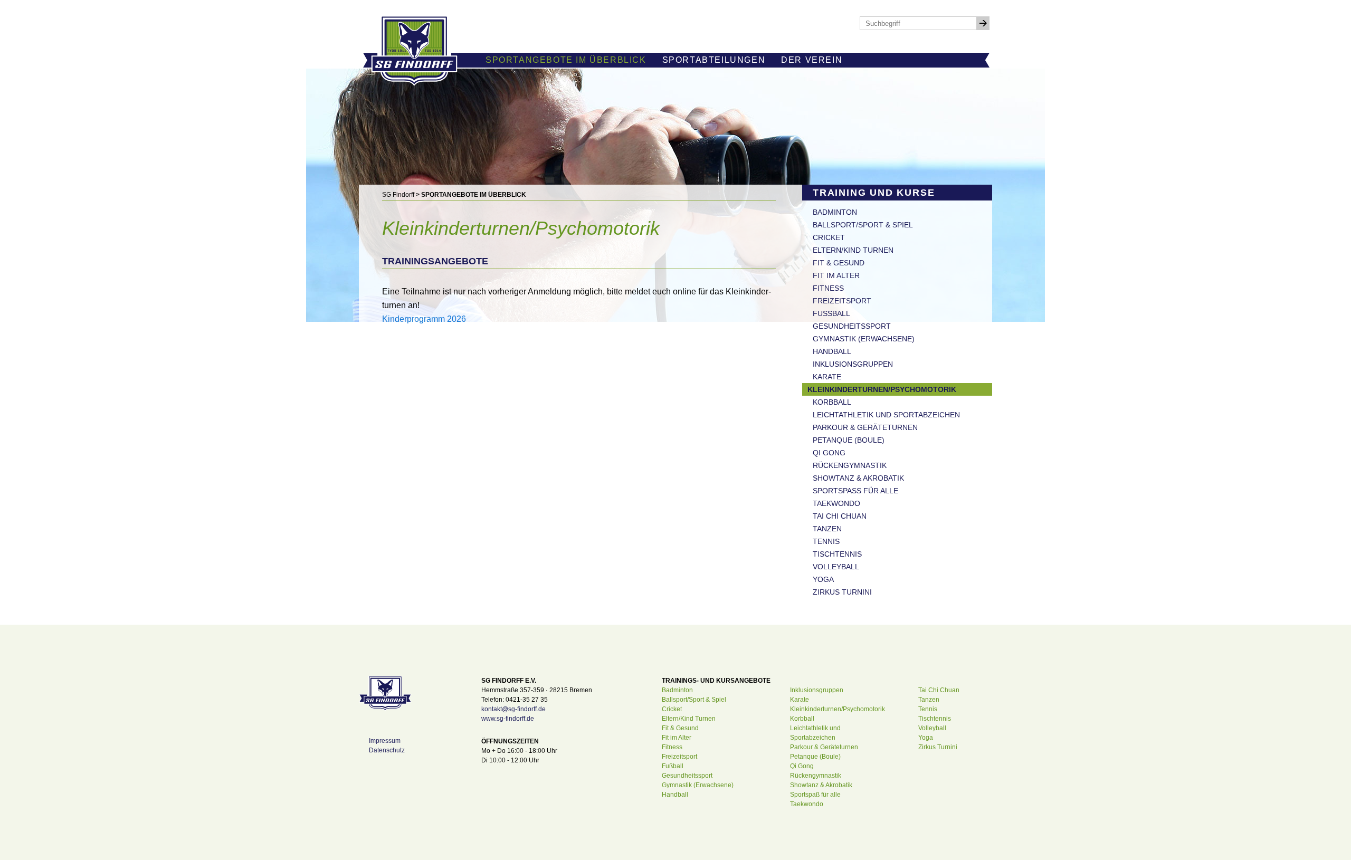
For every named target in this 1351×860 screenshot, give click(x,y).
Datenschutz (387, 750)
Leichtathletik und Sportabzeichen (886, 414)
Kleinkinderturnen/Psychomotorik (881, 389)
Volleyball (836, 566)
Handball (832, 351)
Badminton (835, 212)
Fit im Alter (836, 275)
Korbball (832, 402)
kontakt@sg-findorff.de (513, 709)
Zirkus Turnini (842, 592)
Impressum (385, 740)
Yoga (823, 579)
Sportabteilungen (714, 59)
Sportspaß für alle (855, 490)
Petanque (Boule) (848, 440)
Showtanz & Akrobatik (858, 478)
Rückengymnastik (850, 465)
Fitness (828, 288)
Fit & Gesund (838, 263)
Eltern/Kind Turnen (853, 250)
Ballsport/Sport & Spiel (863, 225)
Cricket (829, 237)
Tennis (826, 541)
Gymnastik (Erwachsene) (864, 339)
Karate (827, 376)
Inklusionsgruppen (853, 364)
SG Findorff (398, 194)
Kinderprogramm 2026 (424, 318)
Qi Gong (829, 452)
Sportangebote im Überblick (566, 59)
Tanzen (827, 528)
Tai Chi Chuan (840, 516)
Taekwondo (836, 503)
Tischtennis (837, 554)
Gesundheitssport (852, 326)
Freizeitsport (842, 301)
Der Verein (811, 59)
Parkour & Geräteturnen (865, 427)
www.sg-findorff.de (507, 718)
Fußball (831, 313)
